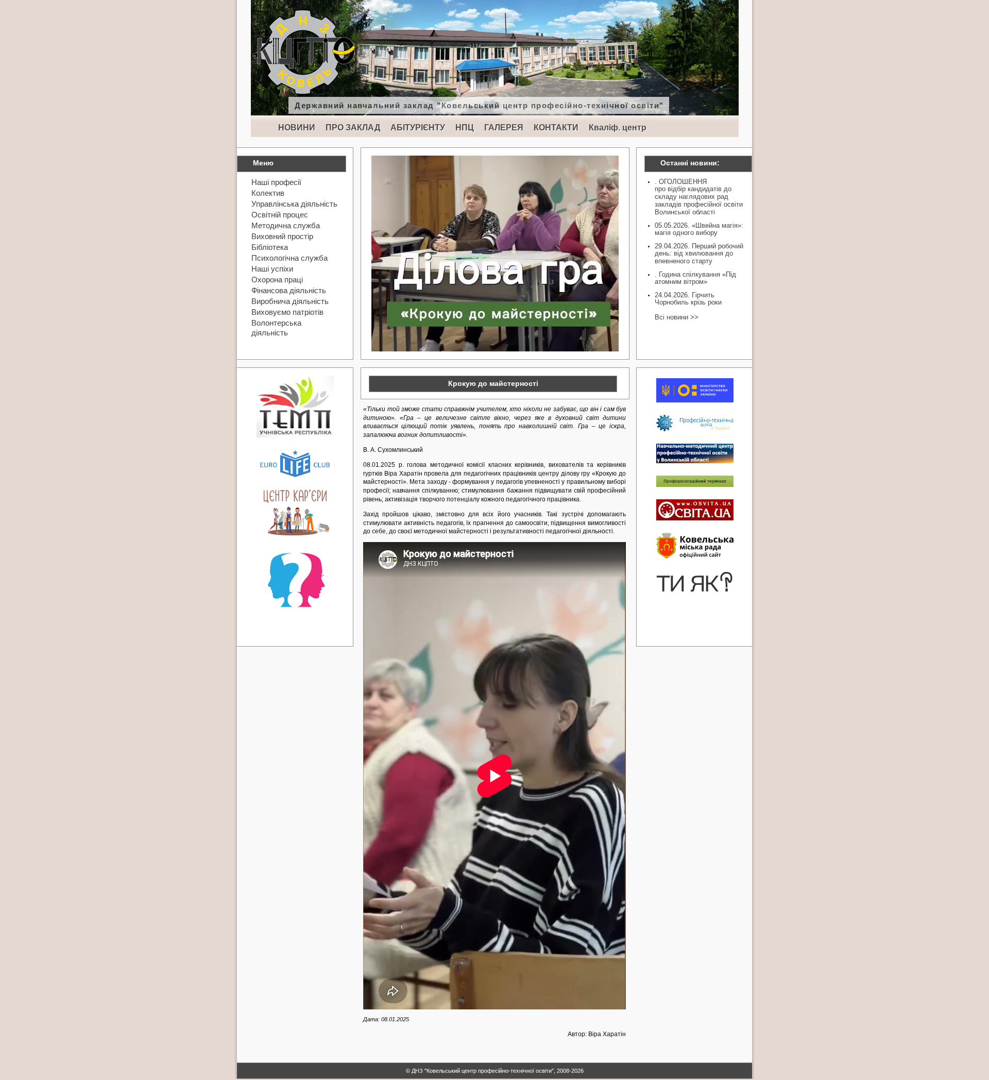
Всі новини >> (676, 317)
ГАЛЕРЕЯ (503, 127)
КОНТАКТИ (556, 127)
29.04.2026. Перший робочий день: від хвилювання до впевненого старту (699, 253)
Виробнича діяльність (290, 301)
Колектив (267, 193)
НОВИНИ (296, 127)
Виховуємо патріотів (287, 312)
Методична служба (285, 225)
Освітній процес (279, 214)
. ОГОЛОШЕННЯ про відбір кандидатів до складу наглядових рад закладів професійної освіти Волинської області (699, 197)
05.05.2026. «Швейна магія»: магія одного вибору (699, 229)
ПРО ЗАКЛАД (353, 127)
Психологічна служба (289, 258)
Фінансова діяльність (288, 290)
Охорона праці (277, 279)
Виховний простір (282, 236)
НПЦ (464, 127)
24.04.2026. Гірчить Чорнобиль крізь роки (688, 298)
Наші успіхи (272, 268)
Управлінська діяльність (294, 203)
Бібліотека (269, 247)
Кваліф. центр (617, 127)
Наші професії (276, 182)
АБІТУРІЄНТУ (417, 127)
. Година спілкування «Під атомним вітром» (695, 278)
